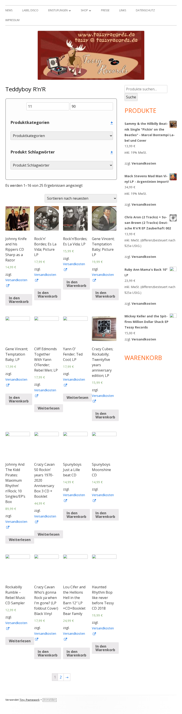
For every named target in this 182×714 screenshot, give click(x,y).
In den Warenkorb (19, 300)
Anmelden (49, 699)
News (8, 10)
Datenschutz (145, 10)
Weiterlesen (48, 408)
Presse (105, 10)
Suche (131, 97)
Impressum (12, 20)
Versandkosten (144, 163)
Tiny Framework (30, 699)
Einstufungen (58, 10)
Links (122, 10)
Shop (84, 10)
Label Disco (30, 10)
